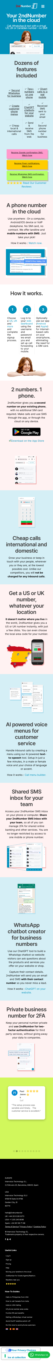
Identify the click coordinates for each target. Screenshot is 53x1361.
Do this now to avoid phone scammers (20, 1325)
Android (41, 323)
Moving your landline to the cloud (18, 1272)
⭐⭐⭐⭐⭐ (11, 1284)
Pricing (8, 1264)
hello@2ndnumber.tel (13, 1213)
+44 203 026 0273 (16, 1216)
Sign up (8, 1260)
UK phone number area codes (17, 1309)
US (11, 320)
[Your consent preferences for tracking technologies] (5, 1356)
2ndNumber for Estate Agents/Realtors (20, 1276)
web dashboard (27, 322)
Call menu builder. (35, 774)
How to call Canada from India (17, 1301)
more (10, 326)
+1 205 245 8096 (17, 1220)
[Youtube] (7, 1239)
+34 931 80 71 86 (18, 1223)
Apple (44, 326)
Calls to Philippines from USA (17, 1297)
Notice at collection (15, 1357)
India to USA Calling (13, 1305)
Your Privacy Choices (23, 1350)
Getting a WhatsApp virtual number (19, 1317)
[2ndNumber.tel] (26, 5)
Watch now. (35, 243)
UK (15, 320)
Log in (8, 1256)
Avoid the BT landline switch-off (18, 1321)
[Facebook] (5, 1239)
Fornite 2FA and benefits (15, 1313)
